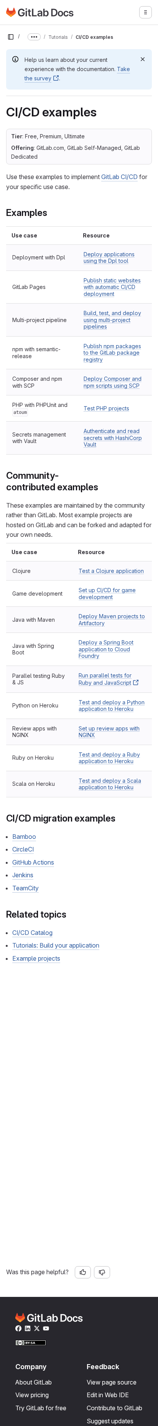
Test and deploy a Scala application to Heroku (110, 784)
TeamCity (25, 888)
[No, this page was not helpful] (102, 1272)
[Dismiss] (142, 59)
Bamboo (24, 836)
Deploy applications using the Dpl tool (109, 257)
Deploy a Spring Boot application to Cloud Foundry (106, 649)
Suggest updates (110, 1421)
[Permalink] (51, 212)
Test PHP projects (106, 408)
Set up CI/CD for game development (107, 593)
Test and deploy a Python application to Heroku (112, 705)
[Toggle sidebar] (10, 37)
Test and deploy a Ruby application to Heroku (109, 758)
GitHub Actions (33, 862)
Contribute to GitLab (114, 1408)
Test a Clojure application (111, 571)
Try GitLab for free (40, 1408)
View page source (112, 1382)
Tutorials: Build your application (55, 945)
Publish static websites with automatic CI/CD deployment (112, 287)
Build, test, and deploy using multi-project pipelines (112, 320)
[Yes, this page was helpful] (83, 1272)
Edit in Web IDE (108, 1395)
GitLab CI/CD (119, 177)
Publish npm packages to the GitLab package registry (112, 353)
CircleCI (23, 849)
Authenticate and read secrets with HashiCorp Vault (113, 438)
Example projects (36, 958)
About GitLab (33, 1382)
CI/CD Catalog (32, 932)
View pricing (32, 1395)
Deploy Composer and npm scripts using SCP (113, 382)
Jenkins (22, 875)
